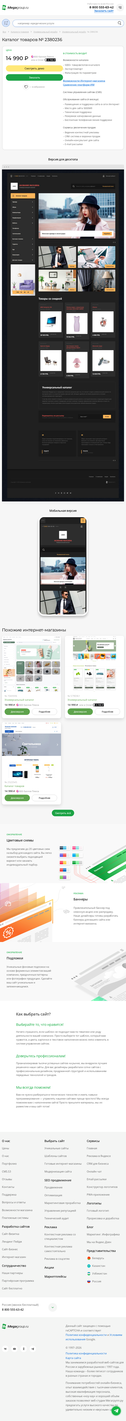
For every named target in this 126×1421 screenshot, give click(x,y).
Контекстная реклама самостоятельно (58, 1249)
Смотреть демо (34, 68)
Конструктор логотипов (102, 1187)
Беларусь (98, 1258)
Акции (49, 1267)
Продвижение (53, 1187)
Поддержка (9, 1194)
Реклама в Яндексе (99, 1156)
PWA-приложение (98, 1194)
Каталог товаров (14, 786)
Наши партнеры (12, 1273)
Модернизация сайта (58, 1171)
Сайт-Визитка (10, 1234)
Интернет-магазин (14, 1257)
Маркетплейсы (55, 1276)
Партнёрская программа (18, 1281)
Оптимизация (53, 1195)
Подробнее (44, 711)
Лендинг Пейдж (12, 1241)
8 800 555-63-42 (101, 7)
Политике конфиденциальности (86, 1335)
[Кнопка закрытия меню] (123, 2)
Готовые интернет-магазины (63, 1163)
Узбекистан (99, 1273)
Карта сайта (73, 1358)
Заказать (34, 77)
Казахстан (98, 1266)
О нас (5, 1156)
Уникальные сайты (56, 1148)
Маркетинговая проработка (62, 1203)
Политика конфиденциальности (86, 1353)
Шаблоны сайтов (55, 1156)
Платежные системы (15, 1218)
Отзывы (7, 1179)
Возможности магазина (17, 1210)
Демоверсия (17, 711)
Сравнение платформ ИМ (78, 84)
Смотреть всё (63, 813)
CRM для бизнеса (98, 1163)
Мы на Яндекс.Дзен (99, 1242)
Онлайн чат (94, 1171)
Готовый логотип (98, 1210)
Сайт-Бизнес (10, 1249)
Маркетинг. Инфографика (103, 1234)
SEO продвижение (57, 1180)
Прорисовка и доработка (103, 1218)
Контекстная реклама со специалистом (60, 1237)
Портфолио (9, 1163)
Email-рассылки (96, 1179)
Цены (5, 1148)
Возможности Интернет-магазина (84, 80)
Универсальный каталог (19, 699)
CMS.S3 (6, 1171)
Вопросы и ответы (14, 1202)
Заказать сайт (104, 10)
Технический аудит (56, 1218)
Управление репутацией (60, 1210)
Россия (96, 1281)
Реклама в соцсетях (57, 1259)
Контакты (8, 1187)
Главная (92, 1148)
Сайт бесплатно (12, 1288)
